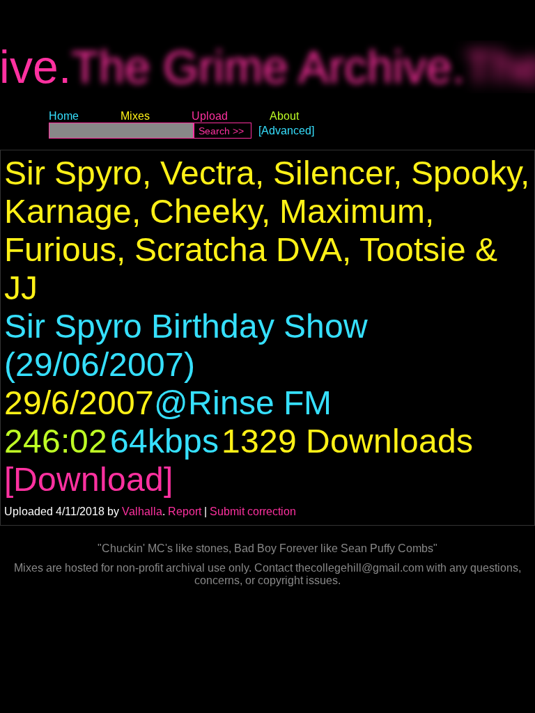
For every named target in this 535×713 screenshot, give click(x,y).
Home (64, 116)
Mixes (135, 116)
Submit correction (253, 511)
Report (184, 511)
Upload (210, 116)
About (284, 116)
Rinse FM (260, 402)
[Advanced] (286, 130)
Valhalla (142, 511)
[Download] (88, 479)
